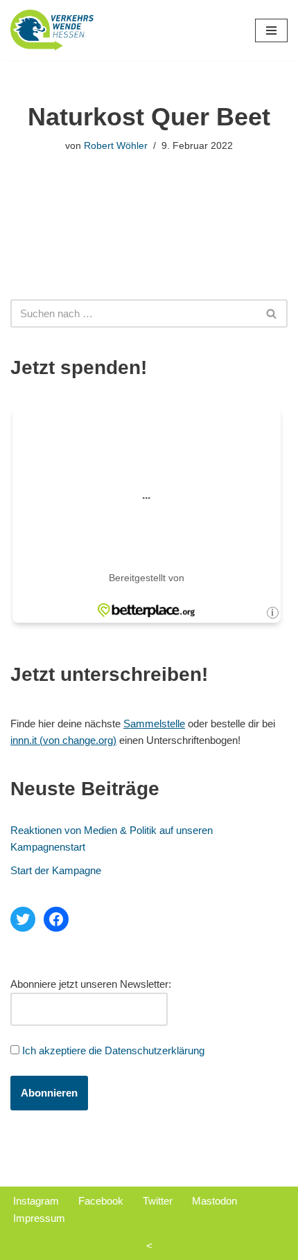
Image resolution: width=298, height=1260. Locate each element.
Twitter (158, 1201)
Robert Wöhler (116, 146)
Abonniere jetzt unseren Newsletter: (90, 984)
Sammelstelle (154, 723)
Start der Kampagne (55, 870)
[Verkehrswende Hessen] (52, 30)
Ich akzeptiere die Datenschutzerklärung (113, 1050)
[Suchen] (272, 313)
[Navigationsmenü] (271, 30)
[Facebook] (56, 919)
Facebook (100, 1201)
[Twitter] (22, 919)
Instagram (36, 1201)
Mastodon (214, 1201)
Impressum (39, 1218)
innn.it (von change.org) (63, 740)
